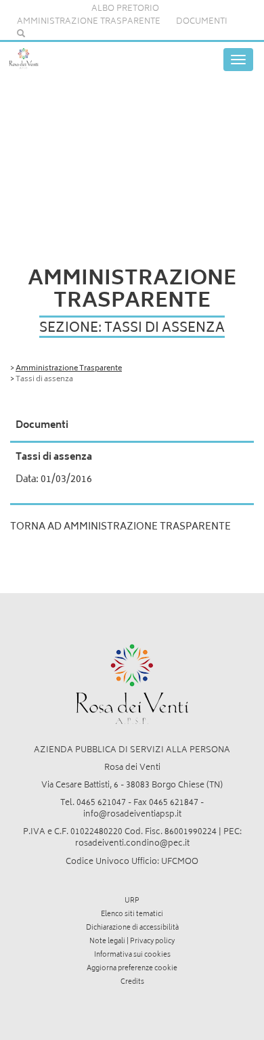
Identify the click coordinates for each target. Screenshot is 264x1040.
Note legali (107, 942)
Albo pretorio (125, 9)
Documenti (201, 22)
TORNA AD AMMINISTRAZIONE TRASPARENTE (120, 527)
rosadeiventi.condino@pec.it (132, 844)
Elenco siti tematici (132, 915)
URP (132, 901)
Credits (132, 982)
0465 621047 (101, 803)
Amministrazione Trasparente (69, 368)
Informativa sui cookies (132, 955)
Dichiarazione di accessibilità (132, 928)
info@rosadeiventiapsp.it (132, 815)
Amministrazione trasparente (88, 22)
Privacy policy (152, 942)
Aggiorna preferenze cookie (132, 969)
